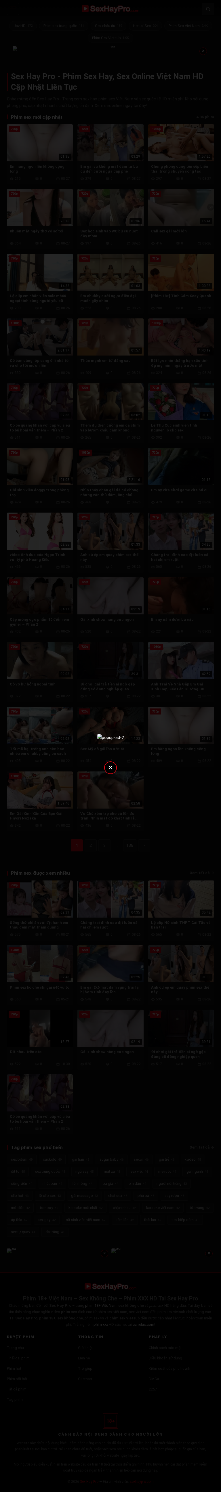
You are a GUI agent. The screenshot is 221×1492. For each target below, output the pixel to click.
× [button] (110, 767)
